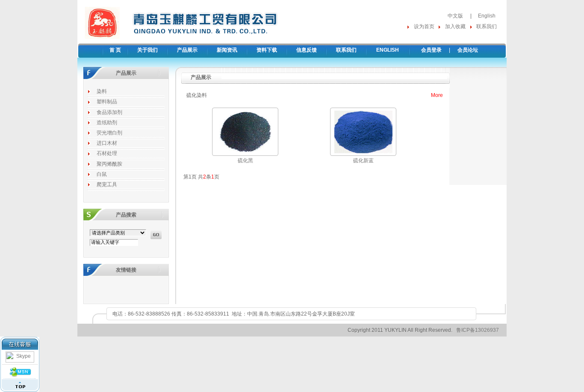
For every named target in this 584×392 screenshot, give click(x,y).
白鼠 (102, 174)
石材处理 (107, 153)
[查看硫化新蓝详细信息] (363, 154)
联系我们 (486, 26)
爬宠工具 (107, 184)
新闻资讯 (227, 50)
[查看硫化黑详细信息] (245, 154)
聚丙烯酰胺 (109, 164)
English (487, 16)
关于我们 (147, 50)
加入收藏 (455, 26)
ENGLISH (387, 50)
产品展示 (187, 50)
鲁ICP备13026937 (477, 330)
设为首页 (424, 26)
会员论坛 (467, 50)
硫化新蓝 (363, 161)
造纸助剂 (107, 123)
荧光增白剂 (109, 133)
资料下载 (267, 50)
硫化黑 (245, 161)
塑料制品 (107, 102)
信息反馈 (306, 50)
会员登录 (431, 50)
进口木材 (107, 143)
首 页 (115, 50)
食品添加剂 (109, 112)
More (437, 95)
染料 (102, 91)
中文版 (455, 16)
